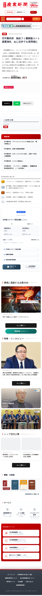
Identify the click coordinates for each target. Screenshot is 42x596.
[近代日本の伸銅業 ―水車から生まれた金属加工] (6, 485)
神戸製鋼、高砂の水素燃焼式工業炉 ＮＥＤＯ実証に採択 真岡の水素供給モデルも (23, 187)
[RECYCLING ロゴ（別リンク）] (37, 411)
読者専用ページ (21, 12)
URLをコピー (27, 103)
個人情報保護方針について (27, 578)
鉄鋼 (5, 127)
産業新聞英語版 (20, 585)
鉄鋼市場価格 (9, 254)
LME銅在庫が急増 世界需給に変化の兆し (19, 201)
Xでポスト (7, 103)
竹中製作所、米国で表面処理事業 (14, 149)
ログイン (33, 12)
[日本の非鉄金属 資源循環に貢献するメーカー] (14, 485)
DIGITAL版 (10, 12)
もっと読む (20, 325)
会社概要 (20, 581)
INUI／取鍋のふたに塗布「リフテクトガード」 (16, 317)
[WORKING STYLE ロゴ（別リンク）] (37, 390)
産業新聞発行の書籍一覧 (32, 494)
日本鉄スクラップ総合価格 (13, 249)
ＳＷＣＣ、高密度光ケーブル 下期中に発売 (19, 192)
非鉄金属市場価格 (11, 259)
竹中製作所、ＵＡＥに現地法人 (13, 161)
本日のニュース (9, 87)
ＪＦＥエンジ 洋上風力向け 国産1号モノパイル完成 (22, 181)
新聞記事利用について (11, 578)
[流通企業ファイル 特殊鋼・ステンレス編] (23, 485)
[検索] (22, 19)
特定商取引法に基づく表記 (25, 574)
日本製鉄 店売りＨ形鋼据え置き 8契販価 (19, 197)
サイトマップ (11, 574)
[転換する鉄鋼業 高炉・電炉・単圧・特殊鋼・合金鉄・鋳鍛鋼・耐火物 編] (31, 485)
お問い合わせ (29, 581)
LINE (16, 103)
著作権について (11, 581)
